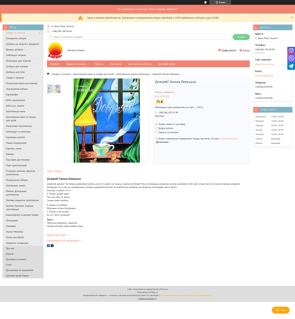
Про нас (10, 248)
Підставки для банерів (18, 159)
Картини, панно (14, 148)
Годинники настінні (15, 137)
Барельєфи (12, 94)
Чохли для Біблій (15, 237)
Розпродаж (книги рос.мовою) (21, 83)
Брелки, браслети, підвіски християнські (19, 207)
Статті (9, 264)
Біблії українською (15, 100)
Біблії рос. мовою (15, 105)
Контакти (116, 64)
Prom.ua (164, 289)
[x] (52, 246)
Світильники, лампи (15, 185)
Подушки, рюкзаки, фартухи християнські (20, 172)
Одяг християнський (16, 165)
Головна (54, 64)
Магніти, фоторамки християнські (16, 193)
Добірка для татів (15, 72)
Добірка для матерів (17, 66)
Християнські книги (15, 111)
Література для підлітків (18, 60)
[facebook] (48, 246)
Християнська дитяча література (133, 74)
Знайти (241, 37)
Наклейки (11, 226)
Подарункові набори (17, 88)
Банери (10, 154)
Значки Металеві (14, 231)
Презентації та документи (19, 270)
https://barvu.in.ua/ (264, 64)
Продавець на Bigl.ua (147, 292)
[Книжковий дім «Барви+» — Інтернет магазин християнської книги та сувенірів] (55, 50)
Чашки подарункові (16, 142)
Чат (283, 310)
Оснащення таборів (16, 38)
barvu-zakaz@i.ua (264, 75)
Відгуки (10, 253)
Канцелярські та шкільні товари (22, 214)
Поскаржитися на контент (172, 295)
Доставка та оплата (16, 259)
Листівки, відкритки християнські (22, 200)
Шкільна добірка (14, 49)
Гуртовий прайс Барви (17, 275)
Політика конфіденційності (199, 295)
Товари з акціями (15, 77)
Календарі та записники (18, 131)
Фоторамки (12, 220)
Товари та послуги (15, 32)
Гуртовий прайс (166, 64)
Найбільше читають (16, 55)
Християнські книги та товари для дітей (21, 118)
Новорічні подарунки (17, 242)
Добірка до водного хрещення (22, 43)
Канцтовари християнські (19, 125)
